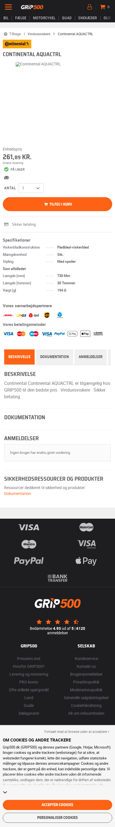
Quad (66, 18)
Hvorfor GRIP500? (29, 666)
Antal (10, 188)
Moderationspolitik (86, 689)
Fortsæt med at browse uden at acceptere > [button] (76, 731)
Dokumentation (54, 357)
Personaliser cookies (57, 818)
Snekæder (87, 18)
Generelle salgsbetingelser (86, 697)
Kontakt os (86, 666)
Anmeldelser (90, 357)
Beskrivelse (19, 357)
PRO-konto (28, 682)
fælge (20, 18)
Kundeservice (86, 658)
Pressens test (28, 658)
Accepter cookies (57, 805)
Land (28, 697)
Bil (5, 18)
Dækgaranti (29, 713)
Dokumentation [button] (17, 493)
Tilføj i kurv (60, 204)
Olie (107, 18)
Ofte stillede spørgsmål (29, 689)
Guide (29, 705)
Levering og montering (28, 674)
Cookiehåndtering (86, 705)
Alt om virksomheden (86, 713)
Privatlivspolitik (86, 682)
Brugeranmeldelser (86, 674)
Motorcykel (44, 18)
